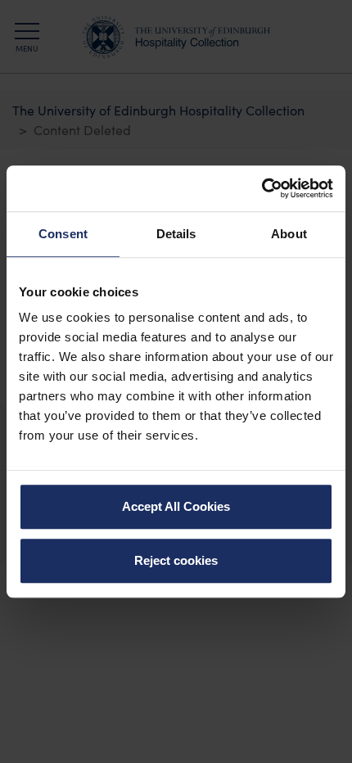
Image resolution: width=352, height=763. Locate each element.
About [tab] (289, 234)
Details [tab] (176, 234)
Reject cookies (176, 560)
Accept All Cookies (176, 506)
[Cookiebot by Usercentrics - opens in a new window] (261, 188)
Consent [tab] (63, 234)
